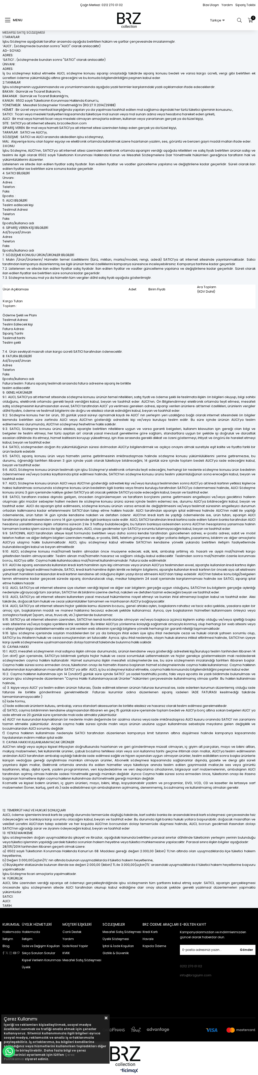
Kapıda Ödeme (154, 946)
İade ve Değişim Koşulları (41, 946)
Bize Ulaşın (211, 5)
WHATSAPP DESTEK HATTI (9, 1051)
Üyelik (26, 967)
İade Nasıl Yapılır (75, 946)
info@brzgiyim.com (195, 975)
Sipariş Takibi (245, 5)
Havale (148, 939)
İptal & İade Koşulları (118, 946)
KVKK (66, 953)
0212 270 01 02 (191, 966)
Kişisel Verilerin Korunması (41, 960)
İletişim (8, 939)
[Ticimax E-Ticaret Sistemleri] (129, 1071)
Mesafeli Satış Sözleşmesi (81, 960)
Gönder (246, 949)
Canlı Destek (71, 932)
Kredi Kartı (150, 932)
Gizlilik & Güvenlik (116, 953)
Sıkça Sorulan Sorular (38, 953)
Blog (6, 946)
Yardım (227, 5)
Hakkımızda (12, 932)
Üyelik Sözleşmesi (116, 939)
